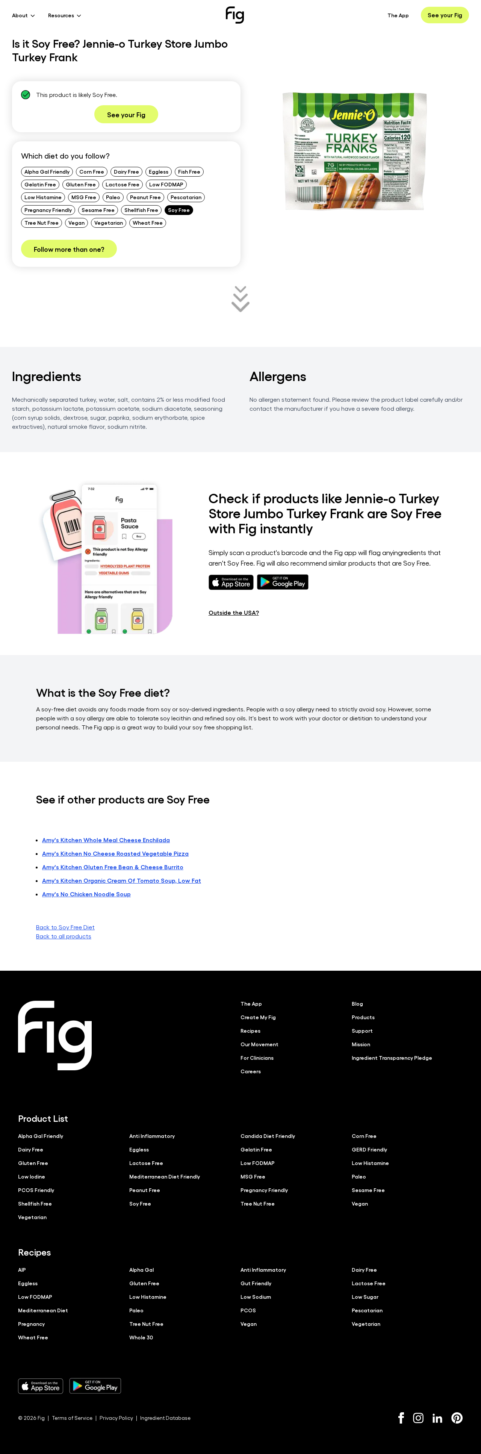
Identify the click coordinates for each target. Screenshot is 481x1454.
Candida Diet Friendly (267, 1135)
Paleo (113, 197)
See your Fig (445, 14)
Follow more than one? (69, 249)
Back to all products (63, 936)
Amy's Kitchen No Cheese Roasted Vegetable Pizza (115, 853)
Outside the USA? (234, 612)
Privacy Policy (116, 1418)
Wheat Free (148, 222)
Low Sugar (365, 1296)
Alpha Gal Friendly (47, 171)
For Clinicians (257, 1057)
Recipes (250, 1030)
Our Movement (259, 1044)
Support (362, 1030)
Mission (361, 1044)
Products (363, 1017)
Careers (250, 1071)
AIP (22, 1269)
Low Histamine (43, 197)
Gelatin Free (40, 184)
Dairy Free (126, 171)
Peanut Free (145, 197)
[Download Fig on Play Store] (95, 1386)
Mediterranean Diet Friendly (164, 1176)
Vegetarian (108, 222)
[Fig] (235, 15)
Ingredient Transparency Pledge (392, 1057)
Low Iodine (31, 1176)
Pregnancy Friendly (48, 210)
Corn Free (91, 171)
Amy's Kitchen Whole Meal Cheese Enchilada (106, 839)
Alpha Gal (141, 1269)
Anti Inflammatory (152, 1135)
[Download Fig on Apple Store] (40, 1386)
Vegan (76, 222)
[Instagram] (418, 1418)
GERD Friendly (369, 1149)
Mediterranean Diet (43, 1310)
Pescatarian (186, 197)
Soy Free (179, 210)
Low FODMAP (166, 184)
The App (398, 15)
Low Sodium (255, 1296)
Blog (357, 1003)
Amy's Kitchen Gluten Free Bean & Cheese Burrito (112, 866)
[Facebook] (401, 1418)
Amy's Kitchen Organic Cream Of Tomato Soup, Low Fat (121, 880)
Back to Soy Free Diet (65, 926)
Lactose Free (122, 184)
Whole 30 (141, 1337)
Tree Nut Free (41, 222)
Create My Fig (258, 1017)
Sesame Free (98, 210)
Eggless (158, 171)
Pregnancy (31, 1323)
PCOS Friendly (36, 1189)
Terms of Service (72, 1418)
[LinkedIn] (437, 1418)
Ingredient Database (165, 1418)
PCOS (248, 1310)
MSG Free (83, 197)
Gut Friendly (255, 1283)
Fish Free (189, 171)
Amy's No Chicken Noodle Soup (86, 893)
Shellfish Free (141, 210)
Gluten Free (81, 184)
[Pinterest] (457, 1418)
